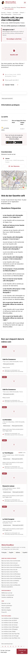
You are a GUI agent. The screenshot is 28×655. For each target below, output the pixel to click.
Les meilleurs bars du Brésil (9, 620)
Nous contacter (6, 607)
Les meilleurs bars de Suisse (9, 625)
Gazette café (17, 14)
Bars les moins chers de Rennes (10, 565)
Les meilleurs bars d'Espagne (10, 629)
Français (4, 552)
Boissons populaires (7, 587)
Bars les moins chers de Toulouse (11, 576)
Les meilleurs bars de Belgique (10, 618)
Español (25, 552)
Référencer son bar (7, 593)
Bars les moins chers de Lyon (10, 563)
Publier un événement (8, 595)
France (9, 12)
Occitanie (15, 12)
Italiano (18, 552)
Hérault (22, 12)
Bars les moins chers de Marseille (11, 585)
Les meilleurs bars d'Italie (9, 631)
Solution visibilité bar (7, 597)
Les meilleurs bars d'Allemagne (10, 627)
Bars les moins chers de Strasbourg (11, 567)
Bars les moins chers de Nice (10, 582)
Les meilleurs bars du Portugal (10, 636)
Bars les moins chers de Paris (10, 572)
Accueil (3, 12)
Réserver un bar (6, 603)
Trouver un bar (22, 651)
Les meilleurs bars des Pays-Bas (11, 633)
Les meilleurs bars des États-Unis (11, 638)
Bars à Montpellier (6, 14)
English (11, 552)
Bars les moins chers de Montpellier (11, 578)
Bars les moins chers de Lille (9, 569)
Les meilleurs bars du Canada (10, 622)
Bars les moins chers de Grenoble (11, 560)
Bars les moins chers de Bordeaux (11, 574)
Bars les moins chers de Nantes (10, 580)
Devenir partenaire (7, 605)
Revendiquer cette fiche (14, 39)
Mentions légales (6, 610)
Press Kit (4, 612)
